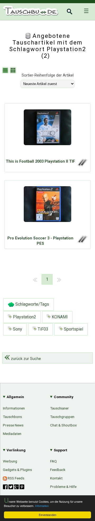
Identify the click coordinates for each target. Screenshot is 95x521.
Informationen (14, 408)
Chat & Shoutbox (63, 425)
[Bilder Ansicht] (13, 71)
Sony (17, 329)
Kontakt (56, 478)
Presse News (13, 425)
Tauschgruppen (62, 417)
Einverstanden (47, 515)
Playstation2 (24, 316)
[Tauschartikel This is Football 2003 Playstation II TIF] (47, 132)
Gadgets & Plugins (17, 469)
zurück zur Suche (25, 359)
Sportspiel (73, 329)
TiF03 (42, 329)
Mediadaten (12, 433)
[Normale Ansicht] (6, 71)
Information (42, 506)
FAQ (53, 461)
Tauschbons (12, 417)
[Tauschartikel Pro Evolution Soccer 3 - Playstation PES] (47, 209)
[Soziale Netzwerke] (13, 487)
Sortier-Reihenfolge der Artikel (48, 75)
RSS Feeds (15, 478)
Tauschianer (59, 408)
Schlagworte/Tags (31, 304)
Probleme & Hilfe (63, 486)
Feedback (57, 469)
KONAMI (59, 316)
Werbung (10, 461)
